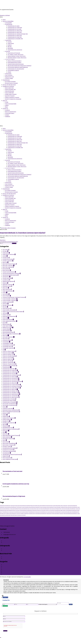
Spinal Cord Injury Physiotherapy (11, 429)
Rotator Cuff (6, 413)
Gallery (7, 105)
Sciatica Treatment (24, 513)
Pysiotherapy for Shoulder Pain (15, 38)
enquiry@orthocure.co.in (6, 14)
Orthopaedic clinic (7, 343)
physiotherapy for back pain (10, 376)
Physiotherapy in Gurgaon (9, 399)
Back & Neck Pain (9, 88)
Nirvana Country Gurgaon (11, 83)
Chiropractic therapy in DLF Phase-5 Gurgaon (14, 549)
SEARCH (14, 243)
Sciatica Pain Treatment (9, 418)
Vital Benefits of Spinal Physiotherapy (12, 454)
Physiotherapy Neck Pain (9, 400)
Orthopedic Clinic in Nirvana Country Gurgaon (14, 542)
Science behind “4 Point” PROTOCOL (17, 56)
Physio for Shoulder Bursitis (9, 356)
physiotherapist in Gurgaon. (9, 365)
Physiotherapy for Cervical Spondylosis (12, 381)
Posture (4, 407)
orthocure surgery (7, 340)
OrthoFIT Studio (9, 78)
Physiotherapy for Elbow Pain (15, 30)
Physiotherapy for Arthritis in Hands (11, 375)
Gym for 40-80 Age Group (9, 84)
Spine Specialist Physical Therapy (11, 435)
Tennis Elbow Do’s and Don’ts (15, 49)
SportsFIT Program (9, 96)
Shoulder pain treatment (9, 422)
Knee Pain (5, 318)
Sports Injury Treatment (8, 445)
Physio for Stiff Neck (7, 360)
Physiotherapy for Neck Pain (15, 32)
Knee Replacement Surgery (14, 62)
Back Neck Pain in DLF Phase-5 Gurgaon (12, 557)
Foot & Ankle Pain (9, 92)
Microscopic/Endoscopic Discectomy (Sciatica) (19, 65)
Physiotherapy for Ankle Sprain (10, 372)
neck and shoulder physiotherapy (69, 508)
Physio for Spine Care (8, 359)
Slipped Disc (6, 426)
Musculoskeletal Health (8, 332)
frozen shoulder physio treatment (46, 507)
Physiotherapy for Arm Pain (9, 373)
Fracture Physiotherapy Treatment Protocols (14, 297)
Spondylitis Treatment (8, 438)
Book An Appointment (10, 111)
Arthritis (10, 42)
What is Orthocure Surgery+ (15, 61)
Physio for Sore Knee (8, 357)
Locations (7, 110)
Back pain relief (34, 505)
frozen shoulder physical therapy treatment (30, 507)
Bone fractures (6, 270)
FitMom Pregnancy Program (12, 97)
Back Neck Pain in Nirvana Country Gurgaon (13, 558)
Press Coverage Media (10, 103)
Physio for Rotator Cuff (8, 354)
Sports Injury (15, 241)
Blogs (6, 107)
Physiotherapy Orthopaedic (9, 402)
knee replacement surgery (9, 321)
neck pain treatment (8, 337)
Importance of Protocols (14, 53)
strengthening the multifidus (10, 448)
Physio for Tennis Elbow (8, 362)
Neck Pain (5, 335)
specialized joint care (8, 427)
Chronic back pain (7, 278)
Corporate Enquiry (9, 113)
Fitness (4, 292)
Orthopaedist (8, 23)
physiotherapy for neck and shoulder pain (63, 512)
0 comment (9, 241)
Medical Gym (59, 508)
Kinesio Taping (6, 314)
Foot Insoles (5, 294)
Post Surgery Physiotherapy (9, 403)
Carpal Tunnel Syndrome (9, 272)
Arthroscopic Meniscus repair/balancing (18, 67)
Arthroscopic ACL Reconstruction (11, 572)
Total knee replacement (9, 451)
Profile (6, 102)
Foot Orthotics (8, 75)
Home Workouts (7, 308)
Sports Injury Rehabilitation (9, 443)
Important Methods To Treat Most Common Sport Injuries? (22, 233)
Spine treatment (7, 437)
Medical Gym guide (7, 327)
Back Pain (5, 262)
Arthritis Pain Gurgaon (8, 259)
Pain (4, 349)
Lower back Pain (7, 326)
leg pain (4, 322)
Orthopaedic (6, 341)
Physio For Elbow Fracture (9, 351)
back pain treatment (41, 505)
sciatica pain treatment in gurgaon (13, 513)
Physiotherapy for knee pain (34, 512)
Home (4, 19)
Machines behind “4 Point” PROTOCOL (17, 57)
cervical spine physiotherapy (10, 507)
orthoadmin (3, 241)
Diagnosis (5, 283)
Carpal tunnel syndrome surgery (16, 64)
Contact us (5, 108)
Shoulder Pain (6, 421)
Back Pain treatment (8, 267)
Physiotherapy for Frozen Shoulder (11, 384)
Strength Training (7, 446)
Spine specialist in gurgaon (57, 513)
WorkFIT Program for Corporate (13, 99)
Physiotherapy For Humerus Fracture (12, 386)
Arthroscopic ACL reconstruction (16, 69)
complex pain (6, 280)
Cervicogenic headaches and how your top (16, 484)
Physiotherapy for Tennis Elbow (10, 395)
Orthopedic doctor (7, 346)
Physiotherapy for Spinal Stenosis (11, 394)
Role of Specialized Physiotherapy (11, 411)
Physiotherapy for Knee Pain (15, 37)
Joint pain (5, 313)
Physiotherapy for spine (13, 26)
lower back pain (52, 508)
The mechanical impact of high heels (14, 496)
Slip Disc (10, 46)
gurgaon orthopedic (8, 302)
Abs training (5, 249)
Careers (7, 115)
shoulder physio (31, 513)
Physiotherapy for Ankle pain (15, 27)
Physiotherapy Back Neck (9, 368)
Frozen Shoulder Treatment (9, 299)
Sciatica (10, 45)
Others (9, 72)
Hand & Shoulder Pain (10, 89)
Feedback (7, 116)
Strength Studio (14, 515)
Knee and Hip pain (9, 91)
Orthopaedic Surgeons (13, 70)
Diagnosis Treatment (8, 284)
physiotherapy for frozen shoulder (21, 512)
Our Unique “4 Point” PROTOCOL (15, 54)
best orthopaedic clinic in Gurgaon (60, 505)
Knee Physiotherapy (8, 319)
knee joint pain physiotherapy (71, 507)
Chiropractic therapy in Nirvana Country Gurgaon (15, 550)
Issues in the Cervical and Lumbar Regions (13, 311)
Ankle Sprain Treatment (8, 254)
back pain (13, 505)
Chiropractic (8, 73)
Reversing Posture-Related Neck (11, 410)
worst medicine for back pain (10, 459)
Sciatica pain (6, 416)
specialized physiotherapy (40, 513)
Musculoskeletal (7, 330)
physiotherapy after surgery (60, 510)
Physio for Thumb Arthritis (9, 364)
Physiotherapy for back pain (8, 512)
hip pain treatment (7, 305)
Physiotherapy (8, 24)
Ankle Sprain (11, 43)
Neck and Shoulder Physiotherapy (11, 333)
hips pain (5, 307)
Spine (4, 432)
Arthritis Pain (6, 257)
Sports (4, 440)
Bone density (6, 268)
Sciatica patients (7, 419)
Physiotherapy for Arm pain (14, 29)
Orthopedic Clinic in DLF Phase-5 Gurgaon (13, 541)
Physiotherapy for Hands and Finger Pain (18, 34)
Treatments (8, 40)
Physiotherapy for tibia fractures (11, 397)
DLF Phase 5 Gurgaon (10, 81)
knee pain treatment (14, 508)
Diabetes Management (8, 281)
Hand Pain (5, 303)
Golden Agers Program (11, 94)
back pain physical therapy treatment (22, 505)
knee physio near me (35, 508)
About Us (5, 100)
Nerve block (6, 338)
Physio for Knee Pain (8, 353)
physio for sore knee (50, 510)
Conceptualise (27, 577)
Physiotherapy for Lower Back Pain (11, 387)
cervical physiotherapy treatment (11, 273)
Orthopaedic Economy (8, 345)
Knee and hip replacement (9, 316)
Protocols (7, 51)
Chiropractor (6, 276)
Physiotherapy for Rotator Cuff (10, 391)
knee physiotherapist (44, 508)
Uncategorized (6, 453)
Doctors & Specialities (8, 21)
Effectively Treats (7, 286)
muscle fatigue (6, 329)
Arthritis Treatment (7, 260)
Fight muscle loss (7, 289)
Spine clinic (5, 434)
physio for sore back (41, 510)
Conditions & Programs (8, 86)
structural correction (21, 515)
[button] (40, 17)
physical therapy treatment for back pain (28, 510)
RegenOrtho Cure (9, 76)
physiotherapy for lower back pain (47, 512)
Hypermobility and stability (9, 310)
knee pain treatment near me (25, 508)
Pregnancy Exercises (8, 408)
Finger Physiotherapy (8, 291)
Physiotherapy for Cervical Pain (10, 378)
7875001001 (3, 12)
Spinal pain (5, 430)
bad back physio (49, 505)
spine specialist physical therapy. (70, 513)
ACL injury (5, 251)
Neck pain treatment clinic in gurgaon (12, 510)
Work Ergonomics (7, 457)
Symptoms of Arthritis (8, 449)
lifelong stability (6, 324)
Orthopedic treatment (8, 348)
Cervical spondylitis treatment (10, 275)
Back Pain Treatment (8, 265)
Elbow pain (5, 287)
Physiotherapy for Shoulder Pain (10, 392)
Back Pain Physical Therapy (9, 264)
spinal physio (49, 513)
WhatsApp (5, 606)
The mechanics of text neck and (12, 471)
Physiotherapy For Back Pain (15, 35)
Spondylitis (10, 48)
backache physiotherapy (5, 505)
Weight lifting (6, 456)
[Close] (0, 637)
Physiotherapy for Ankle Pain (10, 370)
